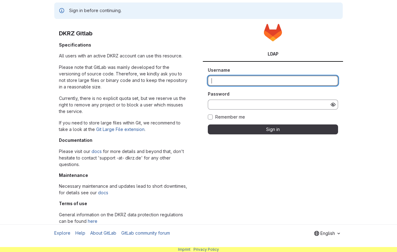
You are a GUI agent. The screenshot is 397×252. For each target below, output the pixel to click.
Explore (62, 233)
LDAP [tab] (273, 53)
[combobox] (327, 233)
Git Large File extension (120, 129)
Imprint (184, 249)
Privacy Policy (206, 249)
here (92, 221)
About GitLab (103, 233)
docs (96, 151)
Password (219, 94)
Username (219, 70)
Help (80, 233)
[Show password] (333, 105)
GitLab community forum (145, 233)
